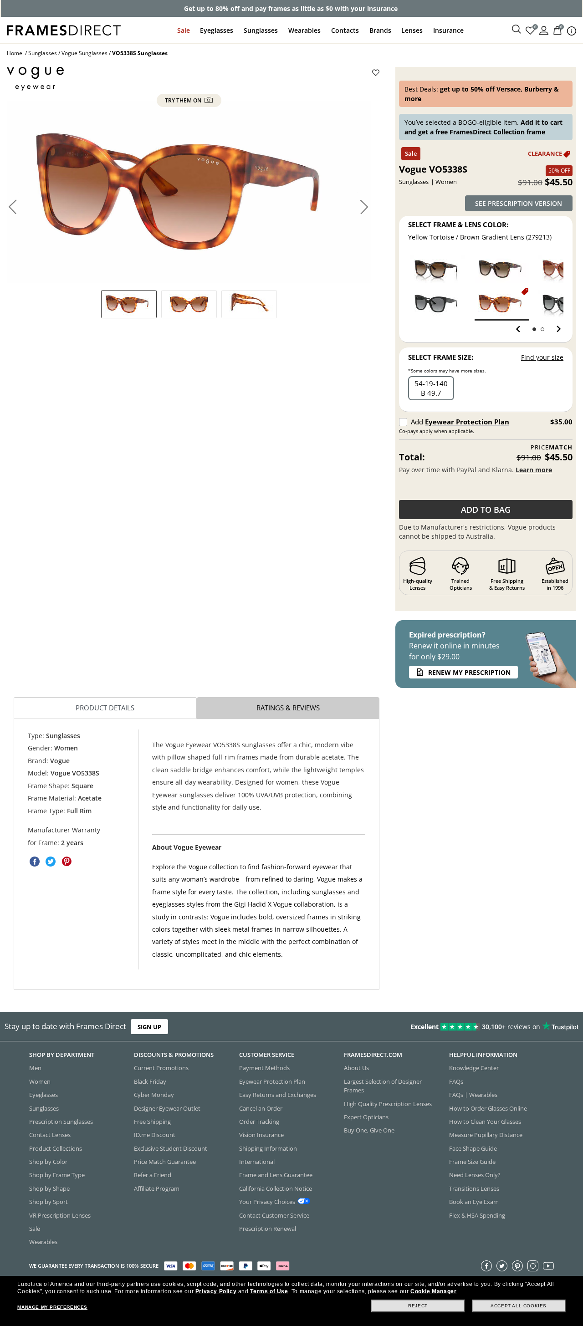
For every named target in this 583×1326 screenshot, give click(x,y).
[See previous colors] (520, 329)
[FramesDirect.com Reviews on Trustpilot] (458, 1026)
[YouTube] (548, 1265)
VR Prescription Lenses (60, 1215)
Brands (380, 30)
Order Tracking (259, 1121)
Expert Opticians (366, 1117)
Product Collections (55, 1148)
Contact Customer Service (274, 1215)
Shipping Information (268, 1148)
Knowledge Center (474, 1068)
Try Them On (184, 100)
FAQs (456, 1081)
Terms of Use (269, 1291)
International (257, 1162)
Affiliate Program (156, 1188)
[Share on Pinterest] (66, 862)
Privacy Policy (215, 1291)
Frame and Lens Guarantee (275, 1175)
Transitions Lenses (474, 1188)
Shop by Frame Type (57, 1175)
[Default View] (129, 304)
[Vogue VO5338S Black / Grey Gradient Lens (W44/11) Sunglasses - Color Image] (437, 303)
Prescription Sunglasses (61, 1121)
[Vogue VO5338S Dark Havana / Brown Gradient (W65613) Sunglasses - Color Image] (437, 269)
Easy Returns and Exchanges (277, 1095)
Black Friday (150, 1081)
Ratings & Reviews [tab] (288, 707)
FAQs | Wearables (473, 1095)
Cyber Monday (154, 1095)
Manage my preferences (52, 1307)
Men (35, 1068)
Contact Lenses (50, 1135)
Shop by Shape (49, 1188)
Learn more (534, 469)
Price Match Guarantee (165, 1162)
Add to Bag (486, 509)
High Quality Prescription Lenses (388, 1103)
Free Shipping (152, 1121)
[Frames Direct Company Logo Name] (64, 29)
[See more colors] (555, 329)
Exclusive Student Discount (170, 1148)
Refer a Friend (152, 1175)
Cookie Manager (433, 1291)
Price (552, 447)
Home (14, 53)
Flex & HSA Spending (477, 1215)
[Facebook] (486, 1265)
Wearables (304, 30)
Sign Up (149, 1026)
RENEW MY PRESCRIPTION (469, 672)
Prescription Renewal (267, 1228)
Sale (183, 30)
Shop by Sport (48, 1202)
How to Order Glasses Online (488, 1108)
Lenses (412, 30)
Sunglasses (261, 30)
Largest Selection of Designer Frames (383, 1085)
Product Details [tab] (105, 707)
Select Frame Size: (440, 357)
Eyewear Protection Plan (467, 421)
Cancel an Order (260, 1108)
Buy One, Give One (369, 1130)
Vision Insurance (261, 1135)
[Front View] (189, 304)
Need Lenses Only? (475, 1175)
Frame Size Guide (472, 1162)
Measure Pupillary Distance (485, 1135)
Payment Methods (264, 1068)
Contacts (345, 30)
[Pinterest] (517, 1265)
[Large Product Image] (189, 192)
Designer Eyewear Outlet (167, 1108)
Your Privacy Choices (267, 1202)
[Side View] (249, 304)
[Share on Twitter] (51, 862)
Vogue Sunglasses (84, 53)
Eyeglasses (216, 30)
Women (40, 1081)
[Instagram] (532, 1265)
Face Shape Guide (473, 1148)
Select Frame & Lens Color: (458, 224)
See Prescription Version (518, 203)
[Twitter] (501, 1265)
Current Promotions (161, 1068)
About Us (356, 1068)
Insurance (448, 30)
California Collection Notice (275, 1188)
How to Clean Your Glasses (485, 1121)
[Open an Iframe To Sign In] (543, 30)
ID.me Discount (154, 1135)
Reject (418, 1305)
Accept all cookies (519, 1305)
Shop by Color (48, 1162)
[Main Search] (516, 30)
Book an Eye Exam (474, 1202)
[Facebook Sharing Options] (35, 862)
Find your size (542, 357)
